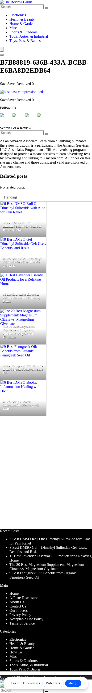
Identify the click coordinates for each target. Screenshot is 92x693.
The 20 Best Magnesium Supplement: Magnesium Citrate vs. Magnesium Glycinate (46, 566)
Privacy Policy (20, 615)
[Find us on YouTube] (43, 119)
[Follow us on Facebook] (5, 119)
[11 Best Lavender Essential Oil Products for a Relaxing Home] (23, 284)
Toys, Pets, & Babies (25, 41)
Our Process (18, 610)
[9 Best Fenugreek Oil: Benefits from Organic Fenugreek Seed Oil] (23, 355)
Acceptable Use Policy (26, 619)
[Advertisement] (46, 474)
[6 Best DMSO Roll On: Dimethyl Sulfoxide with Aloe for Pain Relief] (23, 212)
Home (14, 593)
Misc (13, 28)
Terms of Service (22, 623)
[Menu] (2, 49)
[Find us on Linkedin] (30, 119)
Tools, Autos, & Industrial (28, 36)
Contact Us (17, 606)
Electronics (17, 15)
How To (15, 652)
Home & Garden (21, 24)
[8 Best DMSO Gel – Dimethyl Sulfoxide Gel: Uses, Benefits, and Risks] (23, 248)
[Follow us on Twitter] (18, 119)
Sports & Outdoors (23, 32)
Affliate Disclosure (23, 598)
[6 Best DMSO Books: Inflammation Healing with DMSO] (23, 391)
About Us (16, 602)
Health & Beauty (22, 19)
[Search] (46, 8)
